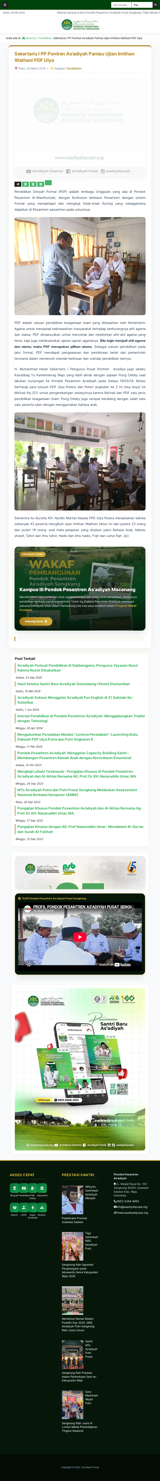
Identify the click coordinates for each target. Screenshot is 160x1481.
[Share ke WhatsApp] (40, 184)
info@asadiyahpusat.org (132, 1206)
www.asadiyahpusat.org (132, 1212)
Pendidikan (45, 38)
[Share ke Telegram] (48, 184)
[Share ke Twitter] (33, 184)
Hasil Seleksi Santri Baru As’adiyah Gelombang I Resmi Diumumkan (73, 684)
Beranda (30, 38)
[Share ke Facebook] (26, 184)
